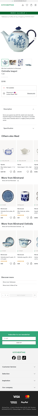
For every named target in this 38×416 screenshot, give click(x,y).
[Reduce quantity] (2, 295)
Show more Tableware (9, 282)
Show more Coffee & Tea (10, 285)
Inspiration (6, 381)
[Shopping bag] (31, 5)
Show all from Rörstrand (9, 180)
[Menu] (35, 5)
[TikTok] (24, 358)
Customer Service (9, 367)
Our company (7, 388)
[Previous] (3, 38)
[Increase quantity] (7, 295)
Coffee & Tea (13, 17)
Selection (5, 374)
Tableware (4, 17)
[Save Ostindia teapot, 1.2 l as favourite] (35, 295)
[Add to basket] (14, 172)
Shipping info (31, 93)
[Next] (35, 38)
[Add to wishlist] (11, 172)
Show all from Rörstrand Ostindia (11, 226)
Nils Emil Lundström (7, 68)
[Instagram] (19, 358)
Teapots (21, 17)
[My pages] (23, 5)
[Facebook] (13, 358)
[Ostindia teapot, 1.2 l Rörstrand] (19, 38)
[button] (4, 77)
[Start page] (7, 5)
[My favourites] (27, 5)
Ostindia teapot (29, 16)
